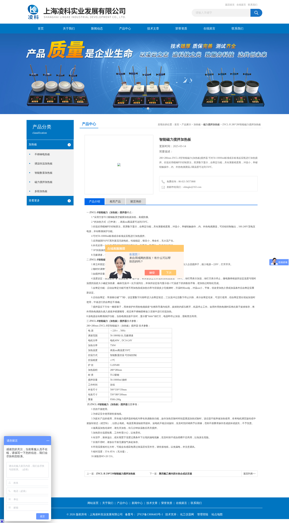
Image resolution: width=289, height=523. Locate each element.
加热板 (33, 144)
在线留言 (241, 4)
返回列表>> (249, 473)
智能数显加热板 (43, 172)
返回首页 (230, 4)
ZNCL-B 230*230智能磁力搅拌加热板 (115, 473)
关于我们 (69, 28)
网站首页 (92, 503)
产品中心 (125, 28)
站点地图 (217, 514)
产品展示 (186, 124)
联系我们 (252, 4)
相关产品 (115, 201)
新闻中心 (137, 503)
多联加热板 (41, 191)
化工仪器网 (187, 514)
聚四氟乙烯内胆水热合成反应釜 (175, 473)
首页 (41, 28)
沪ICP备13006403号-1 (150, 514)
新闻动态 (97, 28)
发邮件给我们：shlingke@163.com (183, 187)
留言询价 (135, 201)
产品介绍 (94, 201)
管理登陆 (202, 514)
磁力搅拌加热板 (43, 182)
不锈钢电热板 (42, 154)
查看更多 (34, 200)
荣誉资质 (181, 28)
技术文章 (153, 28)
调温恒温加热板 (43, 163)
